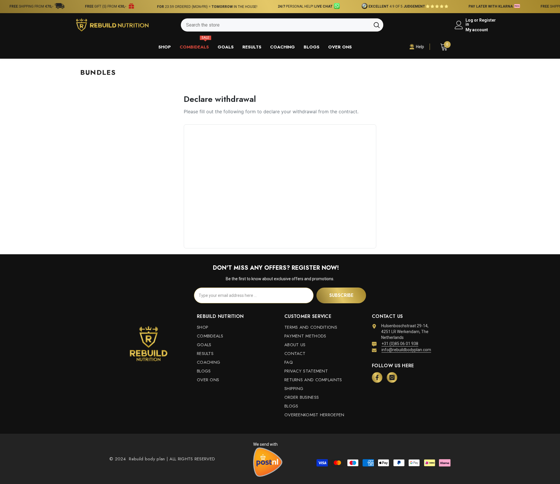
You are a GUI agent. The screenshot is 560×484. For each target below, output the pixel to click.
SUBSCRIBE (341, 295)
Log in (469, 22)
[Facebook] (377, 377)
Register (487, 20)
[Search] (282, 25)
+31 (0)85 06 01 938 (400, 343)
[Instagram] (392, 377)
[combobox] (275, 25)
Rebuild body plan (146, 459)
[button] (429, 6)
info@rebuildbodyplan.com (406, 349)
